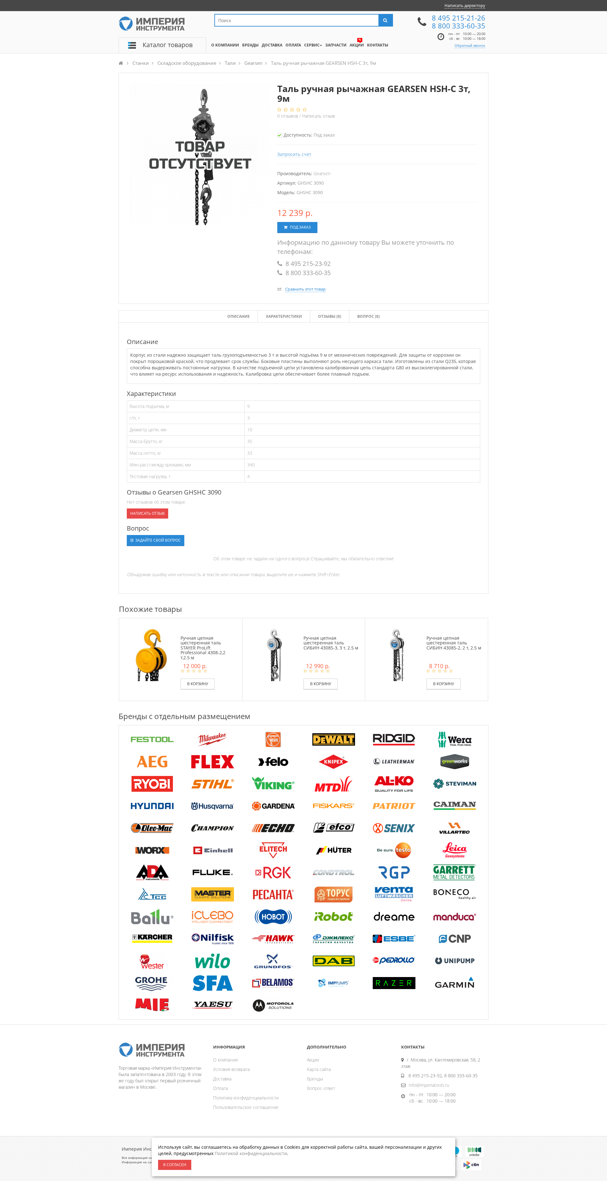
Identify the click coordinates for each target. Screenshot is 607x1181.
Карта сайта (319, 1069)
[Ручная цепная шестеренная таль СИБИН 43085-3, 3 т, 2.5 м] (274, 655)
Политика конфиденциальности (246, 1098)
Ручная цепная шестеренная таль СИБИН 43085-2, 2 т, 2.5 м (453, 643)
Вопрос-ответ (321, 1088)
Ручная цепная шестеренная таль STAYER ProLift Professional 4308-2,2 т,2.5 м (203, 648)
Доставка (222, 1079)
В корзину (197, 683)
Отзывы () (329, 316)
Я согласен (174, 1164)
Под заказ (300, 227)
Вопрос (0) (368, 316)
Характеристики (284, 316)
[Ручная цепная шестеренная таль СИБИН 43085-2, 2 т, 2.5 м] (397, 655)
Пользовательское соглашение (246, 1107)
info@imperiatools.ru (429, 1085)
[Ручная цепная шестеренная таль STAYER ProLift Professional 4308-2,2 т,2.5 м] (151, 655)
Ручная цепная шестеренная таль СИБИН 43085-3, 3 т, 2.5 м (331, 643)
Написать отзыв (318, 116)
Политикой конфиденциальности (251, 1153)
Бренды (315, 1079)
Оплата (220, 1088)
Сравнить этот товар (305, 289)
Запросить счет (294, 154)
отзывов (288, 116)
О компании (225, 1060)
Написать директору (465, 5)
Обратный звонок (470, 45)
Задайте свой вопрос (157, 540)
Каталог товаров (168, 44)
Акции (313, 1060)
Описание (238, 316)
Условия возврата (231, 1069)
